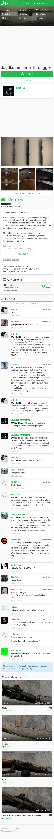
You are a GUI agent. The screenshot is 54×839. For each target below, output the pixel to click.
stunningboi (16, 650)
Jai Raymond (17, 565)
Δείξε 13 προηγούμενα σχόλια (27, 303)
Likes (22, 200)
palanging (15, 619)
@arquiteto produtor (20, 324)
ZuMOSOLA (16, 589)
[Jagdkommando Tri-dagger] (27, 151)
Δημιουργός (24, 420)
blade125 (20, 87)
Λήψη (28, 74)
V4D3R (14, 309)
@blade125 (16, 337)
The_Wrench (16, 577)
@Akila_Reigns (18, 423)
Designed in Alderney (10, 828)
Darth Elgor (16, 539)
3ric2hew (15, 364)
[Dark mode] (47, 3)
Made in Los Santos (9, 831)
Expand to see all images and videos (27, 193)
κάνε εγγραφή (40, 666)
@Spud (14, 497)
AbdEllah (15, 321)
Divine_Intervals (18, 469)
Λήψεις (9, 200)
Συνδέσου (26, 666)
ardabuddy (16, 634)
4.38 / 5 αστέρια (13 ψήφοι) (11, 206)
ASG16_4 (15, 482)
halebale (15, 607)
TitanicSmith (16, 494)
